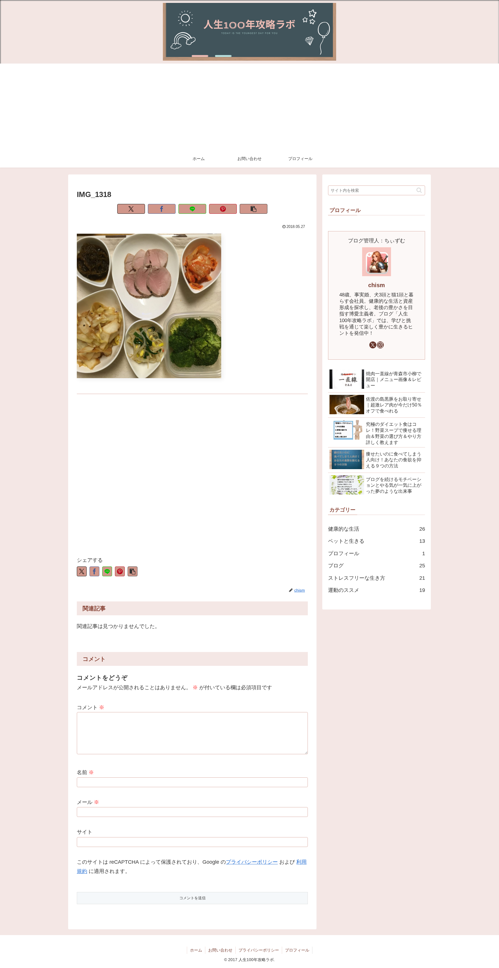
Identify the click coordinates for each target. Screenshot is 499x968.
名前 (85, 772)
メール (88, 802)
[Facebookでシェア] (162, 209)
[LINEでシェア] (192, 209)
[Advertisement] (249, 106)
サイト (84, 832)
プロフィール (297, 950)
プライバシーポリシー (252, 862)
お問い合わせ (220, 950)
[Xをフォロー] (372, 344)
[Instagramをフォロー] (380, 344)
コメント (90, 707)
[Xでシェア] (131, 209)
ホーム (196, 950)
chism (376, 285)
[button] (253, 209)
